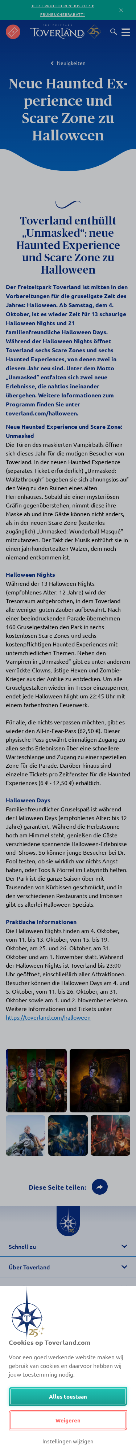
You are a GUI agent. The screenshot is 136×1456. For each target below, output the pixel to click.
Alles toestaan (68, 1396)
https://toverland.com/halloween (48, 1017)
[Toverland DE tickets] (13, 32)
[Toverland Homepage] (57, 32)
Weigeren (68, 1420)
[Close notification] (121, 10)
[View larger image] (36, 1080)
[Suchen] (113, 32)
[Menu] (125, 31)
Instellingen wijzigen (68, 1441)
